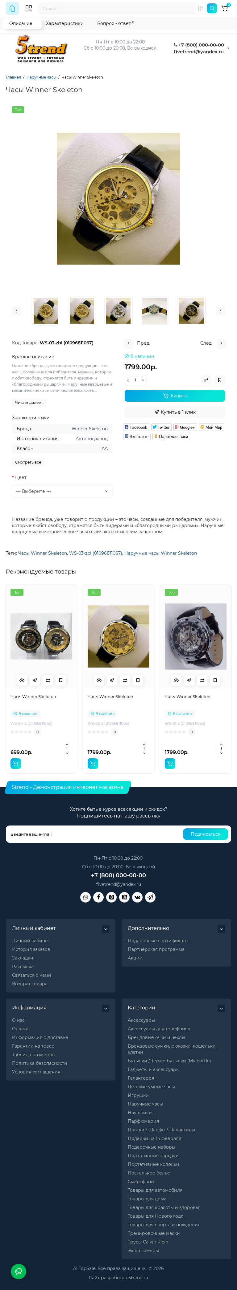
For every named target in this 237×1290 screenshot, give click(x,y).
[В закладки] (61, 680)
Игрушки (138, 1095)
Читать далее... (29, 402)
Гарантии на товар (33, 1046)
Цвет (21, 477)
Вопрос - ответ (115, 23)
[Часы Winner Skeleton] (118, 198)
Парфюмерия (143, 1121)
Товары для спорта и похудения (164, 1224)
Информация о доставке (40, 1037)
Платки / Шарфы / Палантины (161, 1130)
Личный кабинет (31, 940)
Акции (135, 958)
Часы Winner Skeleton (42, 553)
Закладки (22, 958)
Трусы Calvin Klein (148, 1242)
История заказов (31, 949)
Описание (20, 23)
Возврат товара (30, 984)
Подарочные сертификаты (158, 940)
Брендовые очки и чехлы (156, 1037)
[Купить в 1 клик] (35, 680)
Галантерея (141, 1078)
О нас (18, 1020)
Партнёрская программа (156, 949)
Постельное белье (149, 1173)
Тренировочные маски (154, 1233)
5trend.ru (138, 1277)
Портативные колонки (153, 1164)
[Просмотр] (22, 680)
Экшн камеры (143, 1250)
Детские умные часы (151, 1086)
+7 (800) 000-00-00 (200, 45)
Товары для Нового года (155, 1216)
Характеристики (65, 23)
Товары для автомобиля (155, 1190)
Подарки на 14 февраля (154, 1138)
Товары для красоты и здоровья (164, 1207)
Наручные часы (145, 1104)
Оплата (20, 1029)
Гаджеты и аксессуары (154, 1069)
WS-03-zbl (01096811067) (95, 553)
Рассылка (23, 966)
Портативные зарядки (153, 1155)
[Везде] (200, 8)
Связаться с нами (31, 975)
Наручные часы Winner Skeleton (160, 553)
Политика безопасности (39, 1063)
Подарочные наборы (151, 1147)
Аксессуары (141, 1020)
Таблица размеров (33, 1054)
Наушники (140, 1112)
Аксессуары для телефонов (159, 1029)
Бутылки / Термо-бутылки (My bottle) (169, 1061)
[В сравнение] (48, 680)
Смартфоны (141, 1181)
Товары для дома (147, 1199)
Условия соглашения (36, 1072)
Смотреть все (28, 462)
